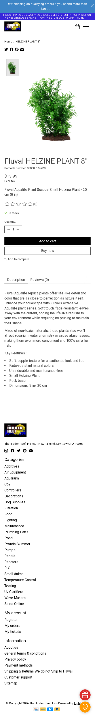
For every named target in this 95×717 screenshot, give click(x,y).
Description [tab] (16, 280)
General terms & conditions (25, 653)
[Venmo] (50, 709)
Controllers (12, 490)
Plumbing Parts (16, 532)
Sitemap (10, 683)
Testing (10, 586)
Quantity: (10, 221)
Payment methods (18, 665)
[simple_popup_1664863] (85, 694)
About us (11, 647)
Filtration (11, 508)
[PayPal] (43, 709)
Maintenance (14, 526)
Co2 (7, 484)
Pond (8, 538)
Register (11, 620)
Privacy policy (15, 659)
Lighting (10, 520)
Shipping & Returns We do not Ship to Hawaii (38, 671)
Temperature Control (20, 580)
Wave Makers (15, 598)
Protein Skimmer (17, 544)
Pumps (9, 550)
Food (8, 514)
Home (8, 41)
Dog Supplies (14, 502)
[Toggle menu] (86, 26)
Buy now (47, 251)
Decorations (13, 496)
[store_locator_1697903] (85, 707)
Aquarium (11, 478)
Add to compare (18, 259)
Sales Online (14, 604)
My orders (12, 626)
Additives (11, 466)
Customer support (18, 677)
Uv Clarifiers (13, 592)
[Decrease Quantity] (8, 229)
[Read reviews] (18, 204)
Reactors (11, 562)
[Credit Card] (36, 709)
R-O (7, 568)
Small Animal (14, 574)
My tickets (12, 632)
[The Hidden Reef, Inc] (12, 26)
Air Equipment (15, 472)
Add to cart (47, 241)
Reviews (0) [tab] (39, 280)
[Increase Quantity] (18, 229)
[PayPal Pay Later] (57, 709)
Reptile (9, 556)
